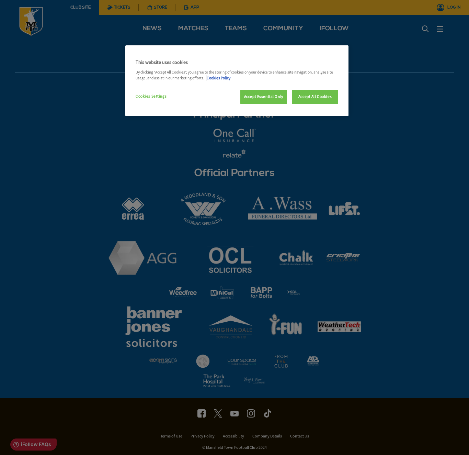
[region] (236, 80)
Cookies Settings (151, 96)
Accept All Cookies (315, 96)
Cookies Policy (218, 78)
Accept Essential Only (263, 96)
